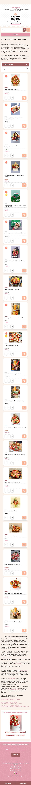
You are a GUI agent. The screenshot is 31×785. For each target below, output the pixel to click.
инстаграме (18, 663)
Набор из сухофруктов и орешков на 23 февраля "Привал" (14, 118)
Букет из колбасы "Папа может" (13, 482)
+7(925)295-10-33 (15, 20)
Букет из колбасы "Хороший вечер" (13, 593)
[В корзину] (24, 98)
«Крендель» (12, 678)
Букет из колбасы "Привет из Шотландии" (15, 454)
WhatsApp (8, 783)
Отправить (15, 754)
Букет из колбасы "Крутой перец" (13, 374)
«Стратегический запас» (13, 689)
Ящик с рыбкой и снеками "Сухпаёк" (14, 318)
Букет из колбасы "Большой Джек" (13, 621)
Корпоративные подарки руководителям (12, 701)
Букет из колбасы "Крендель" (12, 536)
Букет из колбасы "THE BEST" (12, 289)
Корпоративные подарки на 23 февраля (11, 703)
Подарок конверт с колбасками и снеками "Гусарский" (15, 146)
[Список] (27, 69)
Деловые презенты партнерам (9, 702)
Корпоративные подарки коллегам (10, 699)
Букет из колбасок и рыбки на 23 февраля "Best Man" (15, 233)
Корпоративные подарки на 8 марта (10, 705)
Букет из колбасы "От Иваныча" (12, 564)
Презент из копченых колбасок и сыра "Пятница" (14, 176)
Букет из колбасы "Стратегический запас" (15, 427)
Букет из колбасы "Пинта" (11, 510)
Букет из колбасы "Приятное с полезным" (15, 400)
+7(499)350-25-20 (15, 17)
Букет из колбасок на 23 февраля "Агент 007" (15, 261)
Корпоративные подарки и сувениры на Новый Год (15, 706)
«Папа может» (24, 670)
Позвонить (23, 783)
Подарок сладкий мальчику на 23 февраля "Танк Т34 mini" (15, 206)
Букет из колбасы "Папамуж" (12, 89)
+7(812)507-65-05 (15, 18)
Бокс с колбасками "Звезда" (12, 345)
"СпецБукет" (15, 8)
